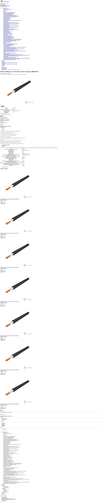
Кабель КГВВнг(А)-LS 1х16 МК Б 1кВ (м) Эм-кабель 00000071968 (9, 335)
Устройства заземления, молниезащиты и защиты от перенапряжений (13, 54)
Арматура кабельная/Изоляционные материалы (10, 15)
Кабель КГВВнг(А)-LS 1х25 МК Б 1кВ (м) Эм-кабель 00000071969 (9, 369)
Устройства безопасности (7, 53)
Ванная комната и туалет (7, 19)
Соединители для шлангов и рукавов (9, 51)
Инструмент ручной (6, 25)
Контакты (3, 64)
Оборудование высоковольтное (8, 35)
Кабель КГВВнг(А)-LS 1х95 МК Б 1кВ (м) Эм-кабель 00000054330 (9, 301)
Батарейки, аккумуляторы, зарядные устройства (10, 16)
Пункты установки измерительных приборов (10, 40)
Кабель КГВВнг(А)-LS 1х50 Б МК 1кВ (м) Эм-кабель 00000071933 (9, 233)
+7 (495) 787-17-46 (2, 4)
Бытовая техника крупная (7, 17)
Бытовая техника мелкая (7, 18)
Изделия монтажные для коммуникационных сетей (11, 24)
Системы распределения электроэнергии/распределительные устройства (14, 48)
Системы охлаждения (6, 46)
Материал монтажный (7, 32)
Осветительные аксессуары (7, 38)
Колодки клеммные (6, 28)
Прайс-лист (3, 65)
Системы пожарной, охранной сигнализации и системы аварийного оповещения (15, 47)
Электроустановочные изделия (8, 9)
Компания (3, 63)
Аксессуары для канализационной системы (9, 12)
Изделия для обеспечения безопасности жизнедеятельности (12, 23)
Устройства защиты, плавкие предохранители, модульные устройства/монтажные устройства (16, 55)
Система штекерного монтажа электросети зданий (10, 43)
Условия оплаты (9, 62)
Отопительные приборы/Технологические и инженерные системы (13, 39)
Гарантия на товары (14, 62)
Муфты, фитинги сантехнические (8, 34)
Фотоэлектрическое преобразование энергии (10, 57)
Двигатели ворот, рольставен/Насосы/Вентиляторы (11, 22)
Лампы (4, 11)
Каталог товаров (4, 418)
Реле (4, 10)
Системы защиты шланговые (8, 45)
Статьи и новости (4, 419)
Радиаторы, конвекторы (7, 42)
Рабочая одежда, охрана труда (8, 41)
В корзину (1, 125)
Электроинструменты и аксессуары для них (10, 59)
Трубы (4, 52)
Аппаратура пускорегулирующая (8, 14)
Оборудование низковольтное (8, 36)
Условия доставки (4, 62)
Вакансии (3, 425)
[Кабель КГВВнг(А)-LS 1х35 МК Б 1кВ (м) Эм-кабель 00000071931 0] (18, 103)
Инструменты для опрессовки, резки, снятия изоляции (11, 26)
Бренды (3, 60)
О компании (3, 423)
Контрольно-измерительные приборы (9, 29)
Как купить (3, 61)
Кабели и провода (6, 8)
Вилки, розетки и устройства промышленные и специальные (12, 20)
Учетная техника (6, 56)
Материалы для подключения (8, 33)
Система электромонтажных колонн (9, 44)
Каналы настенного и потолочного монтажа (10, 27)
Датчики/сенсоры (6, 21)
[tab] (4, 145)
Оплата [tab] (3, 129)
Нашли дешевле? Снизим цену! (4, 120)
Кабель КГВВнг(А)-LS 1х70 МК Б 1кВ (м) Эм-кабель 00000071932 (9, 267)
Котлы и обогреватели (7, 31)
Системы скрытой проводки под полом (9, 49)
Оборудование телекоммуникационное (9, 37)
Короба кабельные (6, 30)
